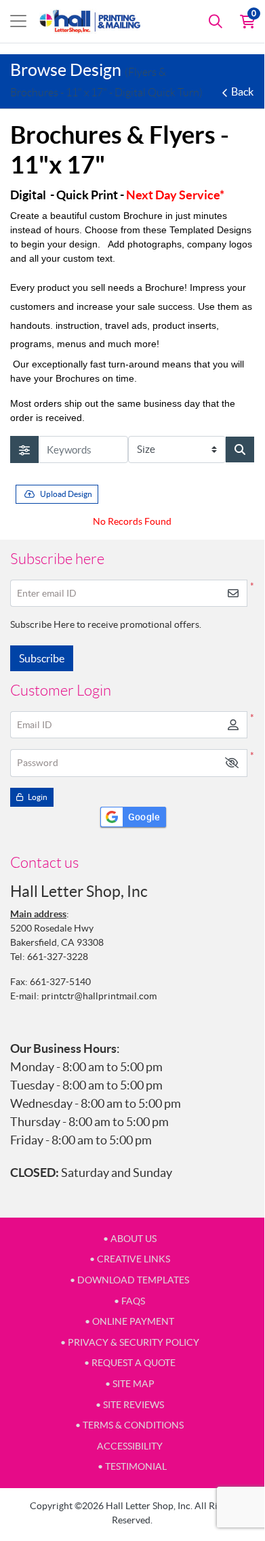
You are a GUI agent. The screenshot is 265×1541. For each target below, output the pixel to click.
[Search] (215, 21)
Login (36, 797)
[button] (231, 763)
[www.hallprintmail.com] (90, 21)
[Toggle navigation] (18, 21)
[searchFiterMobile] (24, 449)
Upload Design (66, 493)
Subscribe (41, 658)
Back (242, 91)
